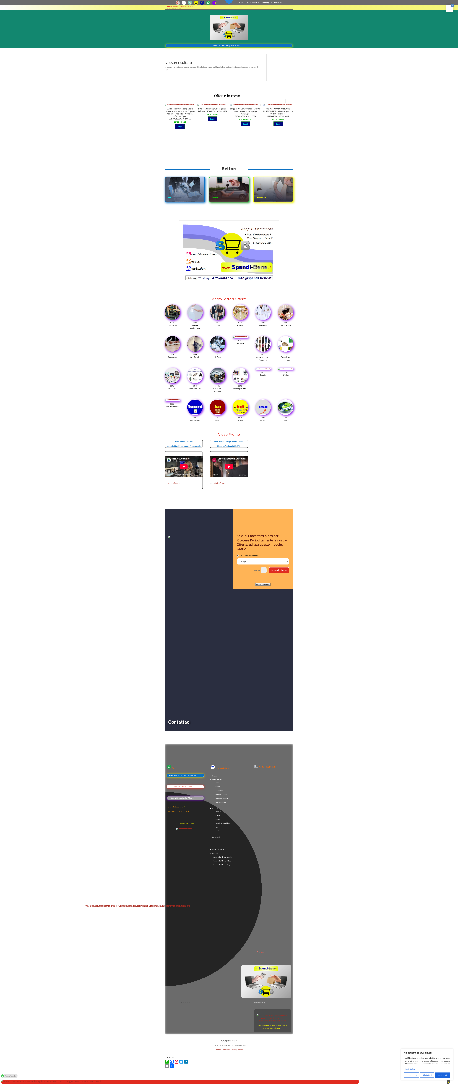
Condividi (215, 853)
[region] (427, 1064)
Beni (217, 783)
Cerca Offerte (251, 3)
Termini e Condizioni (223, 823)
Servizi (218, 787)
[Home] (178, 4)
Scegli (179, 124)
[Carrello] (196, 4)
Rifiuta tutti (427, 1075)
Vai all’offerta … (174, 483)
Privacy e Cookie (218, 849)
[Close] (450, 1050)
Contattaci (278, 3)
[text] (427, 1061)
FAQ (217, 827)
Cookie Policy (410, 1069)
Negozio (218, 811)
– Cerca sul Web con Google (222, 857)
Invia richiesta (279, 570)
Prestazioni (219, 790)
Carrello (218, 815)
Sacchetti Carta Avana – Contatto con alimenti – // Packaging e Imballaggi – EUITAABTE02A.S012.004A (245, 111)
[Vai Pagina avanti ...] (267, 905)
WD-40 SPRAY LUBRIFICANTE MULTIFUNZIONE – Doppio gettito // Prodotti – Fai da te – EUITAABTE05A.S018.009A (212, 112)
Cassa (218, 819)
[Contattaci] (214, 4)
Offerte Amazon (221, 794)
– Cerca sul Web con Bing (221, 865)
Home (241, 3)
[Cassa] (202, 4)
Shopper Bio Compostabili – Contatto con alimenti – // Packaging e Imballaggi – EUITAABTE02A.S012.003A (180, 112)
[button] (291, 101)
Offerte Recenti (221, 802)
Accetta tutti (442, 1075)
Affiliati (218, 831)
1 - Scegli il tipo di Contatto (250, 555)
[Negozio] (190, 4)
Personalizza (412, 1075)
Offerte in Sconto (222, 798)
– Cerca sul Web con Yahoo (221, 861)
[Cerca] (208, 4)
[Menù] (184, 4)
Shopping (265, 3)
